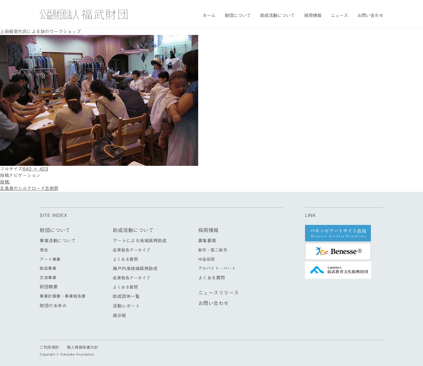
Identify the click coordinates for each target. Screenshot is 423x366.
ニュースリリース (218, 292)
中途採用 (206, 259)
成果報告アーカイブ (131, 250)
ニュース (339, 15)
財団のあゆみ (53, 306)
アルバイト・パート (217, 268)
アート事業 (50, 259)
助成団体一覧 (126, 296)
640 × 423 (35, 169)
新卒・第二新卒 (213, 250)
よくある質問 (125, 259)
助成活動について (277, 15)
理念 (44, 250)
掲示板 (119, 315)
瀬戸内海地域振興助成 (135, 268)
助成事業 (48, 268)
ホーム (209, 15)
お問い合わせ (370, 15)
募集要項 (207, 241)
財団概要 (49, 287)
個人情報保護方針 (82, 347)
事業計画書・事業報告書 (63, 296)
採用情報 (312, 15)
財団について (238, 15)
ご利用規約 (49, 347)
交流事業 (48, 278)
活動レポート (126, 306)
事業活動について (58, 241)
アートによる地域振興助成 (140, 241)
